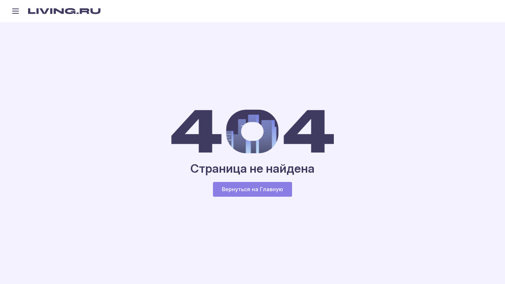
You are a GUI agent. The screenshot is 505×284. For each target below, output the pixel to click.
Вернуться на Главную (252, 189)
